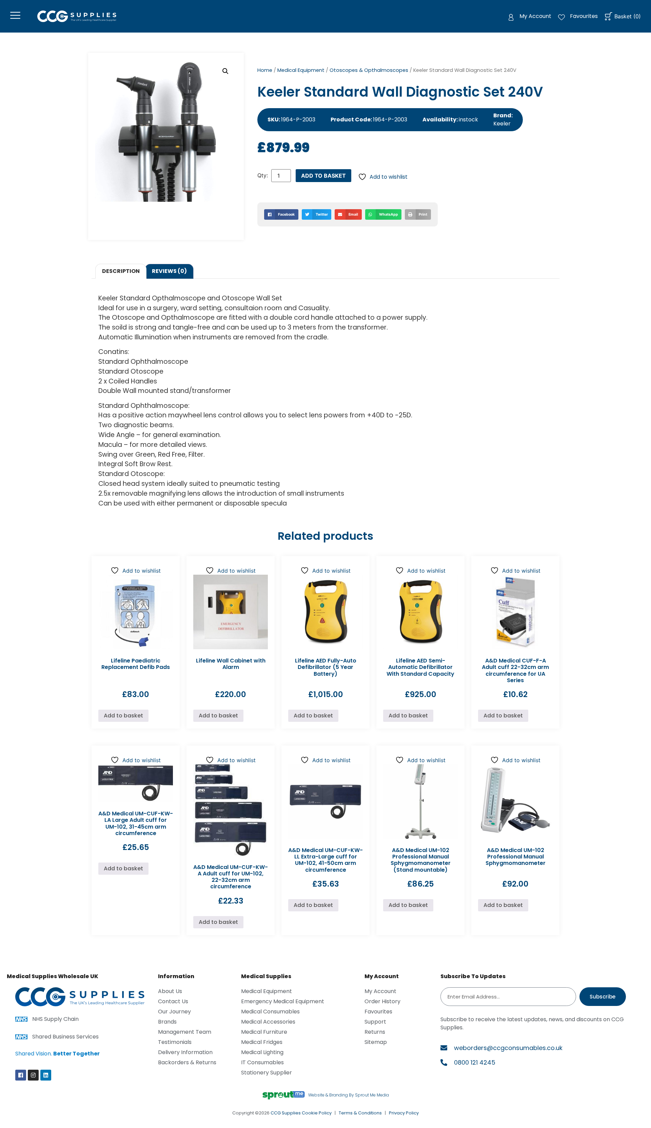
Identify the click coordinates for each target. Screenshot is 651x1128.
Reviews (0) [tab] (169, 271)
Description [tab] (121, 271)
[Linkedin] (45, 1075)
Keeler (502, 123)
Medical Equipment (300, 70)
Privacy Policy (404, 1113)
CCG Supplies (286, 1113)
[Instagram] (33, 1075)
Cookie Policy (317, 1113)
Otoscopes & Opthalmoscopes (369, 70)
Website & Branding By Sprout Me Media (348, 1095)
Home (264, 70)
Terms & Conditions (360, 1113)
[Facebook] (20, 1075)
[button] (225, 71)
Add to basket (323, 175)
